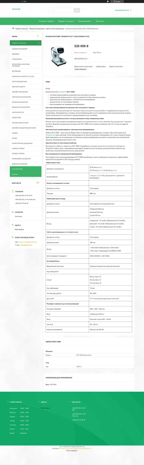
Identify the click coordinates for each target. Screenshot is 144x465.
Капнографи (16, 117)
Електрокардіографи (19, 81)
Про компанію (84, 21)
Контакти (100, 21)
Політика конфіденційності (84, 448)
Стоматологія (17, 59)
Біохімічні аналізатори (20, 102)
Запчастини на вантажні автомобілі (21, 65)
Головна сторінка (46, 21)
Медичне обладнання (37, 28)
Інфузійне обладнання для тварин (24, 128)
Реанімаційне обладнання (21, 159)
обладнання (50, 135)
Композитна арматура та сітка (23, 76)
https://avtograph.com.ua (28, 242)
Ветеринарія (16, 71)
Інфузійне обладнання (20, 92)
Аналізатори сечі (18, 112)
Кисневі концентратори (20, 123)
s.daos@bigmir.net (26, 245)
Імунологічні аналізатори (21, 107)
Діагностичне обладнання (55, 28)
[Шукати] (77, 10)
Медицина (15, 54)
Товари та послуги (66, 21)
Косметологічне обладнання (22, 143)
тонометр (62, 92)
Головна (15, 133)
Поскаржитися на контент (67, 448)
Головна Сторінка (18, 153)
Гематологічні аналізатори (21, 97)
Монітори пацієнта (18, 87)
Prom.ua (82, 446)
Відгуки (15, 174)
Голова (14, 138)
